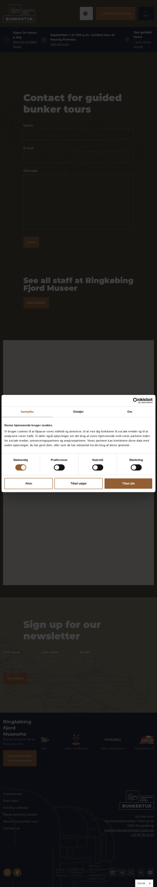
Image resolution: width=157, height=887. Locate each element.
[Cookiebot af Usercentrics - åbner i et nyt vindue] (136, 400)
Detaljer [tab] (78, 411)
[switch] (59, 467)
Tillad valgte (78, 483)
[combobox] (144, 883)
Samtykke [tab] (27, 411)
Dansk (141, 883)
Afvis (28, 483)
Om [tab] (129, 411)
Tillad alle (128, 483)
